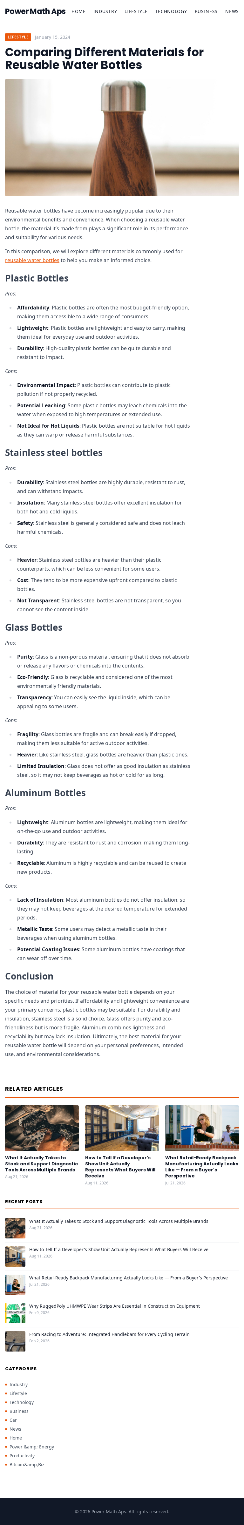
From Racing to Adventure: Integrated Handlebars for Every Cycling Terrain (109, 1334)
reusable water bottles (32, 260)
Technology (171, 11)
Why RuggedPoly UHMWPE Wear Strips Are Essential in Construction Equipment (114, 1306)
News (232, 11)
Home (78, 11)
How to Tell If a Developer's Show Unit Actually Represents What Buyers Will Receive (120, 1167)
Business (206, 11)
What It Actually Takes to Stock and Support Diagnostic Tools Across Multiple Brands (41, 1164)
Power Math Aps (35, 11)
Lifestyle (136, 11)
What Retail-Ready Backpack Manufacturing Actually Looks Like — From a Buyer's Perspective (201, 1167)
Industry (105, 11)
